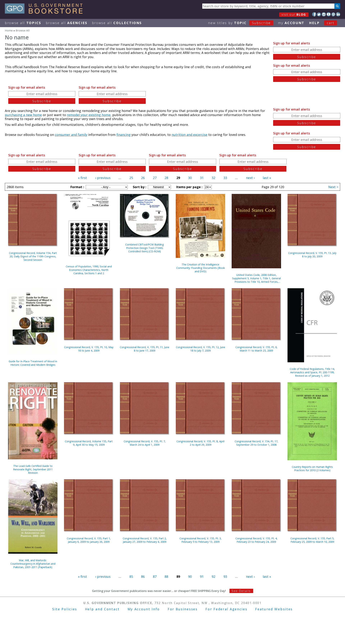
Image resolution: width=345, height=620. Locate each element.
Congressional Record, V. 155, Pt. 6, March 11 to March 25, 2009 (256, 348)
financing (123, 134)
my (291, 23)
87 (155, 576)
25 (131, 178)
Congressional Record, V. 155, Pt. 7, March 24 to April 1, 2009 (145, 443)
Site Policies (64, 609)
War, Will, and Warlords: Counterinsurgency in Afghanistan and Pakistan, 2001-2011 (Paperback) (32, 564)
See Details (241, 591)
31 (202, 178)
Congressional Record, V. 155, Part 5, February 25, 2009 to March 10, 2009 (312, 540)
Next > (333, 187)
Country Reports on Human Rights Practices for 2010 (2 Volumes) (312, 468)
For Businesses (183, 609)
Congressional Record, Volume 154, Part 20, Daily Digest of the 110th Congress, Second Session (33, 256)
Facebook (314, 14)
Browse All (23, 23)
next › (250, 178)
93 (225, 576)
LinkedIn (338, 14)
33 (225, 178)
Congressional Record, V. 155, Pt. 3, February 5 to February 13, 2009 (201, 540)
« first (82, 178)
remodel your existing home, (89, 115)
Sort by (139, 187)
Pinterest (333, 14)
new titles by (239, 23)
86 (143, 576)
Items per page (189, 187)
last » (267, 178)
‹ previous (103, 178)
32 (213, 178)
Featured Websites (274, 609)
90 (190, 576)
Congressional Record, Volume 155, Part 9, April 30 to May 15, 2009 (89, 443)
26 (143, 178)
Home (9, 30)
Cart (330, 23)
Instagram (324, 14)
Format (76, 187)
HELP (314, 23)
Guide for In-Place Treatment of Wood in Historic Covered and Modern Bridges (33, 363)
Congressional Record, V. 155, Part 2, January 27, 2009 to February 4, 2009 (145, 540)
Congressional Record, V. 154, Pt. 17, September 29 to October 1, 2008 (256, 443)
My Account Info (144, 609)
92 (213, 576)
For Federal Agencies (226, 609)
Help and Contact (102, 609)
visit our (294, 15)
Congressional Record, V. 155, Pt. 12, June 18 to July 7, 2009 (200, 348)
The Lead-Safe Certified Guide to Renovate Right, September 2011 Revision (33, 469)
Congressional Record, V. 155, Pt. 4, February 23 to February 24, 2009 (256, 540)
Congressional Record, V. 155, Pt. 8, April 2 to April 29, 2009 (200, 443)
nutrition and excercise (189, 134)
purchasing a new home (23, 115)
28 (166, 178)
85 (131, 576)
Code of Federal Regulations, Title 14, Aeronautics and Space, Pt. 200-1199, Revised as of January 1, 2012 (312, 372)
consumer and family (71, 134)
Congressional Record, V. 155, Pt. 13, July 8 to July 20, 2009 (312, 254)
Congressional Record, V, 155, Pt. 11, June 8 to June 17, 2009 (144, 348)
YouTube (328, 14)
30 (190, 178)
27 (155, 178)
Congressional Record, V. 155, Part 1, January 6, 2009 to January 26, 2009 (89, 540)
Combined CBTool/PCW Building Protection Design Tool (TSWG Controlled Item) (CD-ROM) (144, 248)
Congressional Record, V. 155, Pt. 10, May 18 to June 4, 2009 (88, 348)
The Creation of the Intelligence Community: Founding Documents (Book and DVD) (200, 268)
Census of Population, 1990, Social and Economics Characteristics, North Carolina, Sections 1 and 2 (89, 270)
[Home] (45, 12)
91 (202, 576)
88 (166, 576)
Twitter (319, 14)
